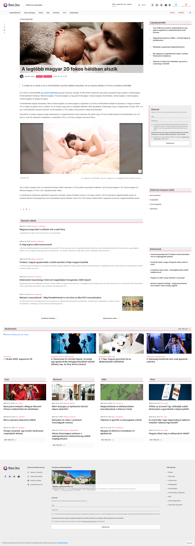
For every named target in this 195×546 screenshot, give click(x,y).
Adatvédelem (172, 488)
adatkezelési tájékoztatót (89, 521)
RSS (169, 496)
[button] (81, 152)
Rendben (190, 543)
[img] (11, 5)
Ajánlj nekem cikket (110, 318)
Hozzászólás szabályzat (176, 492)
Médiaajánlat (172, 484)
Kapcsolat (171, 476)
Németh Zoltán (30, 76)
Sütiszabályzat (62, 543)
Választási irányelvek (175, 505)
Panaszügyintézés (174, 501)
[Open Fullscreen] (140, 171)
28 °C (144, 5)
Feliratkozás (170, 143)
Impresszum (172, 480)
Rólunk (170, 472)
